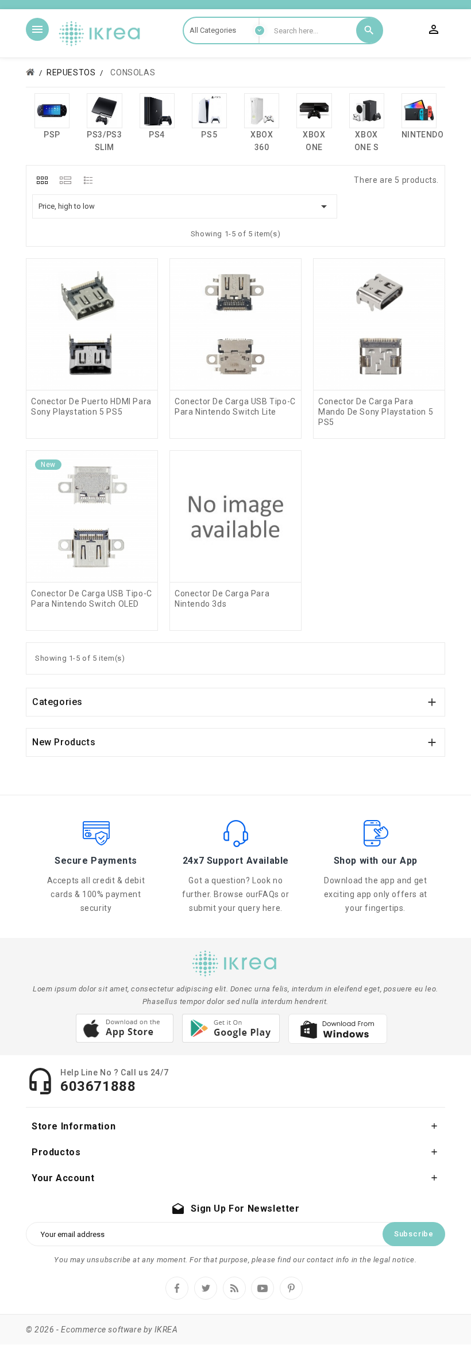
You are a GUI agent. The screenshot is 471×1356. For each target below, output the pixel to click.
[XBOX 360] (261, 110)
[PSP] (52, 110)
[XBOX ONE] (313, 110)
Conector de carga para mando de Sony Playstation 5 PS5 (375, 412)
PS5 (209, 134)
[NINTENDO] (419, 110)
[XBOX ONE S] (366, 110)
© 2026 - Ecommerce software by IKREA (102, 1329)
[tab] (42, 180)
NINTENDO (422, 134)
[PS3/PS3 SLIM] (104, 110)
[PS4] (157, 110)
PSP (52, 134)
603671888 (98, 1086)
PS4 (157, 134)
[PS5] (209, 110)
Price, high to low (184, 206)
